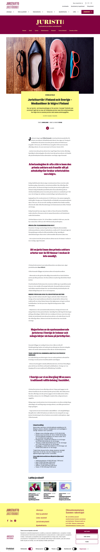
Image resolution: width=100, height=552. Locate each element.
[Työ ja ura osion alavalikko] (54, 12)
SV (88, 3)
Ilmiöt (30, 30)
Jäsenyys (9, 12)
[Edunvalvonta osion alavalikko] (43, 12)
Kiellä (87, 541)
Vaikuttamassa (44, 30)
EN (91, 3)
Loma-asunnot (41, 518)
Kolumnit (53, 30)
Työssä (36, 30)
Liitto (74, 12)
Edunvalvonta (37, 12)
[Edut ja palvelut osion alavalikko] (29, 12)
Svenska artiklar (73, 30)
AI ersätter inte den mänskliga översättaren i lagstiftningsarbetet (34, 497)
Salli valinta (87, 536)
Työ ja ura (49, 12)
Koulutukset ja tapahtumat (78, 6)
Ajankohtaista (63, 12)
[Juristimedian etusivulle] (50, 23)
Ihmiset (24, 30)
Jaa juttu (52, 128)
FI (85, 3)
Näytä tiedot (83, 549)
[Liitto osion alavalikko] (78, 12)
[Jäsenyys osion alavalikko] (14, 12)
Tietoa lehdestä (62, 30)
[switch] (46, 549)
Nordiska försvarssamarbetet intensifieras (49, 496)
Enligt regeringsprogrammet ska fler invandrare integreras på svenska (65, 497)
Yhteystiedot (90, 6)
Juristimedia (65, 6)
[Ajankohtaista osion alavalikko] (69, 12)
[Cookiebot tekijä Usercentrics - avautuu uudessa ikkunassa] (10, 549)
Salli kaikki (87, 531)
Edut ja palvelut (22, 12)
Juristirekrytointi (42, 522)
